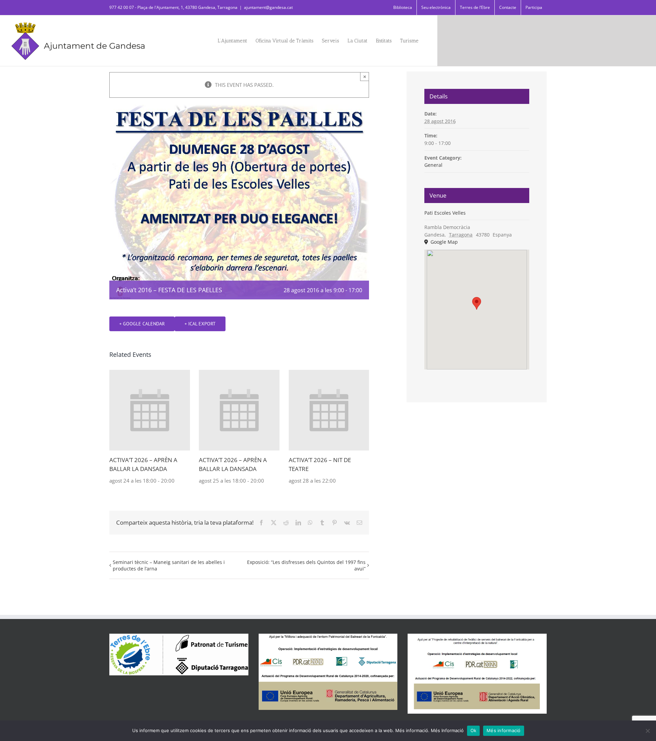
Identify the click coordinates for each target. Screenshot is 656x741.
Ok (473, 730)
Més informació (504, 730)
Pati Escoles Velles (445, 213)
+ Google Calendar (142, 324)
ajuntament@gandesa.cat (268, 7)
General (433, 165)
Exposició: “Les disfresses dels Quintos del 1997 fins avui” (306, 565)
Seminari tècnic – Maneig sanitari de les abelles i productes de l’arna (169, 565)
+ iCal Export (200, 324)
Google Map (443, 242)
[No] (647, 730)
